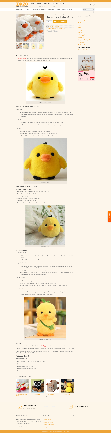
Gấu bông (80, 32)
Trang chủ (19, 9)
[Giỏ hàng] (94, 5)
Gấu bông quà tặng (82, 35)
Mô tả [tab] (18, 55)
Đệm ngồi (80, 30)
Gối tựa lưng (81, 37)
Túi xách (80, 52)
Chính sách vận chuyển (48, 424)
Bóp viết (80, 27)
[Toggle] (94, 40)
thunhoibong (24, 370)
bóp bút (80, 25)
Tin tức (58, 9)
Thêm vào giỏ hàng (60, 21)
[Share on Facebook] (47, 31)
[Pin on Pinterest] (54, 31)
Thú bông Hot (81, 42)
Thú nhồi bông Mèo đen (35, 394)
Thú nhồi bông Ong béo (65, 394)
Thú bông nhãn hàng (83, 44)
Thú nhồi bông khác (82, 49)
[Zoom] (17, 40)
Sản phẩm (36, 9)
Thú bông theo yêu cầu (84, 47)
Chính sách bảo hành (48, 422)
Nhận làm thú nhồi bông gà (53, 28)
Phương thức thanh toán (48, 427)
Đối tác (64, 9)
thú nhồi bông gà (42, 346)
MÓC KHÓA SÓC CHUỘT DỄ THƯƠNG (22, 395)
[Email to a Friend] (52, 31)
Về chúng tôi (28, 9)
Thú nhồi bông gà (61, 28)
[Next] (42, 28)
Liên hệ (69, 9)
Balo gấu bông (81, 20)
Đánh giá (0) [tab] (24, 55)
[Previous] (18, 28)
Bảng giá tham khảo (48, 9)
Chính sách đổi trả (47, 419)
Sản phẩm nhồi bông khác (84, 39)
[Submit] (94, 9)
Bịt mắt (79, 22)
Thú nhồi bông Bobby (50, 394)
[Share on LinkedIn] (56, 31)
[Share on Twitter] (49, 31)
